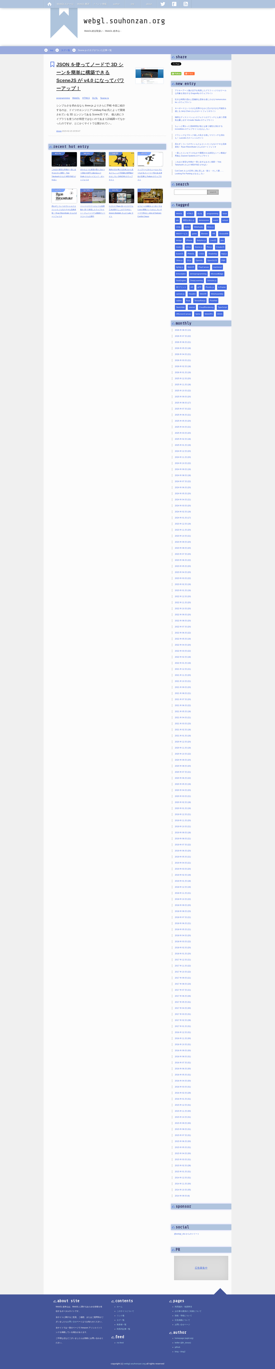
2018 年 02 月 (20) (183, 947)
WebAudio (198, 227)
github (177, 1347)
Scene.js (104, 98)
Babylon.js (201, 240)
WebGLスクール (65, 4)
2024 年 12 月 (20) (183, 451)
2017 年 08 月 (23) (183, 984)
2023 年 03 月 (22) (183, 578)
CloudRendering (206, 307)
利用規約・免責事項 (183, 1307)
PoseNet (213, 301)
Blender (204, 234)
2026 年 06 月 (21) (183, 342)
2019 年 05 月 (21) (183, 857)
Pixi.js (209, 247)
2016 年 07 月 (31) (183, 1063)
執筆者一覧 (121, 1324)
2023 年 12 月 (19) (183, 524)
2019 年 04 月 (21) (183, 863)
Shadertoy (212, 254)
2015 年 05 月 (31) (183, 1147)
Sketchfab (180, 307)
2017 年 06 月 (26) (183, 996)
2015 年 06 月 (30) (183, 1141)
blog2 (182, 1352)
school (225, 220)
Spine (197, 314)
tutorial (192, 307)
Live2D (213, 240)
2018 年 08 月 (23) (183, 911)
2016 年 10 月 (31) (183, 1044)
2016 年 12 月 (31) (183, 1032)
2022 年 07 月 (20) (183, 627)
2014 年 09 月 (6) (182, 1196)
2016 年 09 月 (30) (183, 1050)
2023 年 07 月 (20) (183, 554)
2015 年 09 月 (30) (183, 1123)
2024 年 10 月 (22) (183, 463)
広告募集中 (201, 1268)
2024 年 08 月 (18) (183, 475)
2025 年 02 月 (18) (183, 439)
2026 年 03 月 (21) (183, 360)
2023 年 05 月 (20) (183, 566)
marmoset (217, 267)
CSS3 (201, 254)
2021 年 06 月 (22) (183, 705)
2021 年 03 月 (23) (183, 723)
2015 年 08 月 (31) (183, 1129)
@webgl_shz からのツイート (186, 1234)
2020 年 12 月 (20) (183, 742)
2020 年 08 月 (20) (183, 766)
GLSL (95, 98)
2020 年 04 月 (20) (183, 790)
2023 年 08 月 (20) (183, 548)
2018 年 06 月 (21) (183, 923)
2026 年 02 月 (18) (183, 366)
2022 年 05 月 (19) (183, 639)
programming (63, 98)
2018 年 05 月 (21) (183, 929)
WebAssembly (217, 294)
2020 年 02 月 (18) (183, 802)
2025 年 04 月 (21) (183, 427)
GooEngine (181, 280)
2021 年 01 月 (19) (183, 736)
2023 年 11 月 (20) (183, 530)
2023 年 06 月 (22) (183, 560)
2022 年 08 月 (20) (183, 621)
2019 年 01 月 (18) (183, 881)
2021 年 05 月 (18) (183, 711)
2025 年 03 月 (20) (183, 433)
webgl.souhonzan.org (135, 1363)
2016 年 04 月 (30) (183, 1081)
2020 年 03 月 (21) (183, 796)
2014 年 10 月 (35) (183, 1190)
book (225, 214)
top (51, 50)
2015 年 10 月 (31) (183, 1117)
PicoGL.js (210, 287)
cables (179, 301)
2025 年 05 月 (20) (183, 421)
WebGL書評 (83, 4)
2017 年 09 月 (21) (183, 978)
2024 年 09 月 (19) (183, 469)
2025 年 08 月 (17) (183, 403)
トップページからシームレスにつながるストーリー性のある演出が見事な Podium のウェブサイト (150, 175)
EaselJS (179, 254)
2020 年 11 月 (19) (183, 748)
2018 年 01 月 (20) (183, 954)
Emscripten (181, 274)
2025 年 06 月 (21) (183, 415)
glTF (199, 287)
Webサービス (182, 234)
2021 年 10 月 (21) (183, 681)
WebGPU (209, 314)
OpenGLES (212, 260)
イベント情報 (100, 4)
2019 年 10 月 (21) (183, 826)
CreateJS (220, 247)
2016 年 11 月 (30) (183, 1038)
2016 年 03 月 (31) (183, 1087)
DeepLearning (196, 280)
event (215, 220)
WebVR (190, 267)
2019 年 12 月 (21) (183, 814)
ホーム (120, 1307)
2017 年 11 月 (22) (183, 966)
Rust (188, 301)
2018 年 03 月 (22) (183, 941)
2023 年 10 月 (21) (183, 536)
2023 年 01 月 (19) (183, 590)
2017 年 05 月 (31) (183, 1002)
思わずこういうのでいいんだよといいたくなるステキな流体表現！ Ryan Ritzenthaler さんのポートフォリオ (64, 211)
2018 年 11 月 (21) (183, 893)
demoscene (204, 220)
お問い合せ (72, 1322)
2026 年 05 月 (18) (183, 348)
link (132, 4)
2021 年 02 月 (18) (183, 730)
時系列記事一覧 (123, 1329)
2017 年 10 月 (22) (183, 972)
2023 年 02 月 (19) (183, 584)
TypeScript (222, 307)
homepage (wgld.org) (184, 1338)
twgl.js (224, 254)
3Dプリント (181, 287)
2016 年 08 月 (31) (183, 1056)
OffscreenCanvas (183, 314)
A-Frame (222, 287)
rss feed (120, 1343)
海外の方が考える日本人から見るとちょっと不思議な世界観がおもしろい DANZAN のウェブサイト (121, 175)
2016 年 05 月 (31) (183, 1075)
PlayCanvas (203, 267)
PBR (223, 260)
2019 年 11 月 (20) (183, 820)
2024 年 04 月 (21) (183, 499)
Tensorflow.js (199, 301)
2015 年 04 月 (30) (183, 1153)
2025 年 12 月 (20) (183, 378)
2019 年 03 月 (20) (183, 869)
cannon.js (180, 294)
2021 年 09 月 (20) (183, 687)
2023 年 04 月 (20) (183, 572)
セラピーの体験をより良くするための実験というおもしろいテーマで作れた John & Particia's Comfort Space (150, 211)
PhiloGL (190, 254)
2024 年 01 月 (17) (183, 518)
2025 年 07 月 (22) (183, 409)
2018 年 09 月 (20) (183, 905)
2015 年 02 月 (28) (183, 1165)
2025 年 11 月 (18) (183, 384)
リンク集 (120, 1316)
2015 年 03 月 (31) (183, 1159)
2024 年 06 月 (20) (183, 487)
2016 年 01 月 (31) (183, 1099)
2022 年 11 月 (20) (183, 602)
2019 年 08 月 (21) (183, 839)
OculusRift (223, 234)
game (194, 234)
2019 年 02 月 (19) (183, 875)
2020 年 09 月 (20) (183, 760)
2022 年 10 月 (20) (183, 608)
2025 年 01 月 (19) (183, 445)
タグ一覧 (65, 50)
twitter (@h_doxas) (183, 1343)
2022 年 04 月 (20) (183, 645)
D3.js (189, 260)
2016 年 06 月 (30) (183, 1069)
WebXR (203, 294)
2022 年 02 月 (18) (183, 657)
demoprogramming (198, 274)
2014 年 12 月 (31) (183, 1178)
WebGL (76, 98)
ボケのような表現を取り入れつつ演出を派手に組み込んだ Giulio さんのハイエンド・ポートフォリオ (92, 175)
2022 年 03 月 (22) (183, 651)
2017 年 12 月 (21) (183, 960)
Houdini (192, 294)
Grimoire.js (211, 280)
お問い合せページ (182, 1324)
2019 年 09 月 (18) (183, 832)
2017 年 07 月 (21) (183, 990)
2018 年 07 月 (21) (183, 917)
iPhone (189, 240)
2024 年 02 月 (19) (183, 512)
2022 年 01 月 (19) (183, 663)
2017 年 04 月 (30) (183, 1008)
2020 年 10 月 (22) (183, 754)
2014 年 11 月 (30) (183, 1184)
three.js (210, 227)
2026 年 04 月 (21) (183, 354)
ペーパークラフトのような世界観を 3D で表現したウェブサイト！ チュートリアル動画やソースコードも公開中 (92, 211)
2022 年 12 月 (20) (183, 596)
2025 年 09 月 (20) (183, 397)
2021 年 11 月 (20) (183, 675)
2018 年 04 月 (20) (183, 935)
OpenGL (199, 260)
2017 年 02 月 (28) (183, 1020)
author (116, 4)
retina (188, 247)
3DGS (219, 314)
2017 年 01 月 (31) (183, 1026)
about (149, 4)
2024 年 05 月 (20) (183, 493)
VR (213, 234)
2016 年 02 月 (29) (183, 1093)
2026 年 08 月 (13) (183, 330)
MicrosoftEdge (217, 274)
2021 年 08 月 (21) (183, 693)
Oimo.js (179, 260)
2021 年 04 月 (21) (183, 717)
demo (187, 227)
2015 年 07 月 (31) (183, 1135)
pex (222, 240)
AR (191, 287)
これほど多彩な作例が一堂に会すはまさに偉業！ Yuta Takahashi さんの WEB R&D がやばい (64, 175)
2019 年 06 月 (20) (183, 851)
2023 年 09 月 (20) (183, 542)
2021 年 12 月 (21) (183, 669)
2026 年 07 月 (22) (183, 336)
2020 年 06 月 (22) (183, 778)
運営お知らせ (188, 220)
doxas (59, 131)
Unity (178, 227)
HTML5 (86, 98)
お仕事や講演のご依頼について (188, 1311)
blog (177, 1352)
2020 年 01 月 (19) (183, 808)
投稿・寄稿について (183, 1316)
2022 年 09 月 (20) (183, 615)
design (179, 240)
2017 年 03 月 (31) (183, 1014)
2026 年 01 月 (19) (183, 372)
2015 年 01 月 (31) (183, 1171)
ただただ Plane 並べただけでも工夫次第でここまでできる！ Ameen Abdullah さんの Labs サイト (121, 211)
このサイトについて (125, 1311)
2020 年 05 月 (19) (183, 784)
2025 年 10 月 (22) (183, 391)
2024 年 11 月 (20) (183, 457)
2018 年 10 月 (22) (183, 899)
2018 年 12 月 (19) (183, 887)
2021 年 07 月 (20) (183, 699)
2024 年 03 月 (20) (183, 506)
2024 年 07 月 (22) (183, 481)
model (178, 247)
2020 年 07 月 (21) (183, 772)
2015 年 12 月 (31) (183, 1105)
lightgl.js (179, 267)
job (177, 220)
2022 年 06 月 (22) (183, 633)
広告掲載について (182, 1320)
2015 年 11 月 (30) (183, 1111)
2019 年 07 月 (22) (183, 845)
